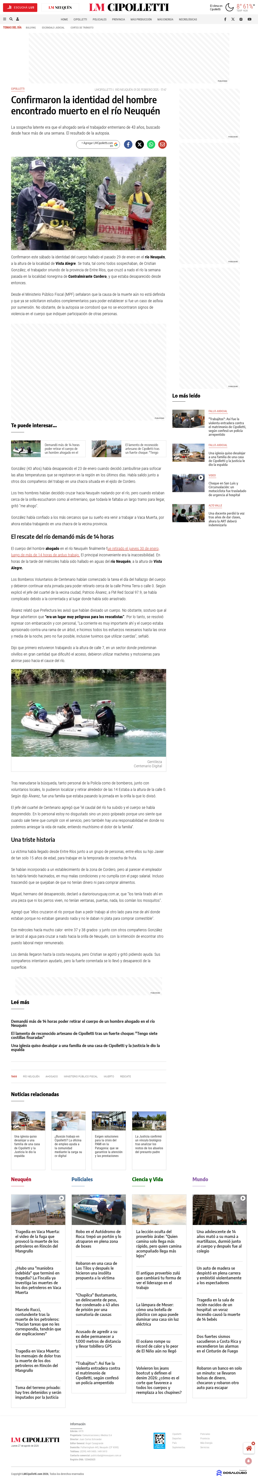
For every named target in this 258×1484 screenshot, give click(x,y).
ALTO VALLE (215, 505)
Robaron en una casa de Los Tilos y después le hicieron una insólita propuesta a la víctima (96, 1270)
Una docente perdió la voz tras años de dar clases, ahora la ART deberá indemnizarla (226, 519)
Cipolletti (80, 19)
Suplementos (178, 1447)
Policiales (99, 19)
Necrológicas (188, 19)
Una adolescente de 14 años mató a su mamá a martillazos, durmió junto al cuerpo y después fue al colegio (219, 1241)
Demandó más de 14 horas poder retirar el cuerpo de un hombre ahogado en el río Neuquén (62, 451)
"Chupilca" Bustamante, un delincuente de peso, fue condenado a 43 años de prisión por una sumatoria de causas (97, 1304)
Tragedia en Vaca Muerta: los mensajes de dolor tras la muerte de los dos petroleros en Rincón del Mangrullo (38, 1360)
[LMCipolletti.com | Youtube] (249, 19)
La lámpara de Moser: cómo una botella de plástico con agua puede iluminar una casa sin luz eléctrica (157, 1314)
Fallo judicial (218, 411)
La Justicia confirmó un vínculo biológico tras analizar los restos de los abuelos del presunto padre (149, 1144)
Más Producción (141, 19)
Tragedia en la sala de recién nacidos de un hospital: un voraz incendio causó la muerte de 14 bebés (218, 1309)
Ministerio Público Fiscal (81, 1076)
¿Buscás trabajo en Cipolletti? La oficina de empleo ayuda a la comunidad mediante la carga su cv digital (68, 1146)
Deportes (176, 1438)
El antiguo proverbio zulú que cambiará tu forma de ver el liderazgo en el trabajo (158, 1280)
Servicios (204, 1447)
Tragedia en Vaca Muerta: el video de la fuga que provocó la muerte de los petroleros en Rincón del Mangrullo (37, 1241)
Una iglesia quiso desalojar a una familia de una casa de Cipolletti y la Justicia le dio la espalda (85, 1047)
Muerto (109, 1076)
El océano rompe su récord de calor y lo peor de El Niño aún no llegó (157, 1346)
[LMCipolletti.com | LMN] (60, 7)
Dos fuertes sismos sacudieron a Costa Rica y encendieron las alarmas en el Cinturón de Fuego (219, 1343)
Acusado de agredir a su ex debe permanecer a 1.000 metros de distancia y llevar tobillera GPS (98, 1338)
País (174, 1443)
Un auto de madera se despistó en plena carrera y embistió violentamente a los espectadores (219, 1275)
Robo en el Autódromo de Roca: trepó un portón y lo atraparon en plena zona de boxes (98, 1238)
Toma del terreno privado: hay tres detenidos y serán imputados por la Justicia (38, 1392)
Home (64, 19)
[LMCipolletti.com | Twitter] (233, 19)
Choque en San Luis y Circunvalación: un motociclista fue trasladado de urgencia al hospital (227, 489)
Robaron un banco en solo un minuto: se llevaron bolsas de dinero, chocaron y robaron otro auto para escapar (219, 1377)
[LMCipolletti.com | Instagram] (241, 19)
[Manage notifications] (248, 1461)
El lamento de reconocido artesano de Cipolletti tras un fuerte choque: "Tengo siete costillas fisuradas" (142, 451)
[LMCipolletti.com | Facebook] (226, 19)
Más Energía (165, 19)
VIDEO (212, 475)
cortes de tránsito (82, 27)
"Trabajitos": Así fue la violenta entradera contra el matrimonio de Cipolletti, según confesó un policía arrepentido (227, 427)
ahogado (52, 1076)
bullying (31, 27)
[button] (4, 19)
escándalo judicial (53, 27)
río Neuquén (124, 89)
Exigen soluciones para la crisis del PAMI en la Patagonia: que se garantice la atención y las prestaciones (109, 1146)
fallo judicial (218, 445)
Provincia (118, 19)
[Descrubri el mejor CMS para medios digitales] (232, 1476)
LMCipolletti (103, 89)
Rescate (125, 1076)
